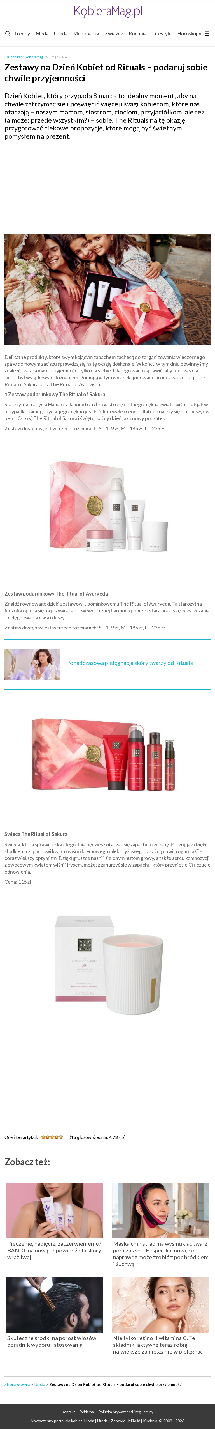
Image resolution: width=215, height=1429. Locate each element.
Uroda (60, 33)
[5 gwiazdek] (61, 1137)
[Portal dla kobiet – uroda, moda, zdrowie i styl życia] (107, 12)
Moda (42, 33)
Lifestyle (162, 33)
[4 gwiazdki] (56, 1137)
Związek (114, 33)
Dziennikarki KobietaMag (24, 57)
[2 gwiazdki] (47, 1137)
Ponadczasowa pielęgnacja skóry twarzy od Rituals (129, 662)
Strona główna (17, 1384)
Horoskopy (189, 33)
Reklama (87, 1412)
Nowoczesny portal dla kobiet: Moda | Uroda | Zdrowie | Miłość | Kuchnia (94, 1420)
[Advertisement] (107, 185)
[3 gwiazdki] (52, 1137)
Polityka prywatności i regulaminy (126, 1412)
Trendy (22, 33)
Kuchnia (138, 33)
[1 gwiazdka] (43, 1137)
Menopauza (86, 33)
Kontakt (68, 1412)
